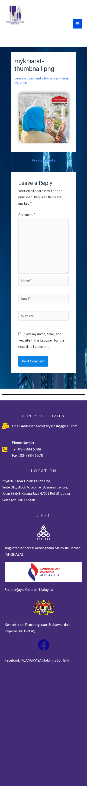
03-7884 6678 (31, 455)
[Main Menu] (77, 24)
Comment (26, 215)
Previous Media (43, 160)
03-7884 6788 (29, 449)
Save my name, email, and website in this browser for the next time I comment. (41, 340)
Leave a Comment (27, 78)
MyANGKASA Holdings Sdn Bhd (33, 35)
